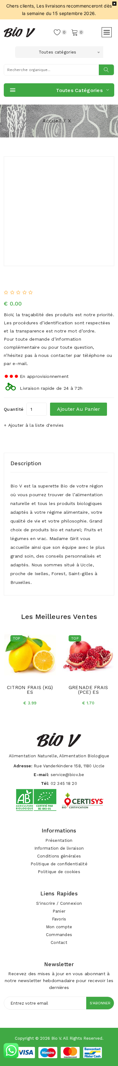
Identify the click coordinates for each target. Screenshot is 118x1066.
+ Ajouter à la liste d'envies (34, 425)
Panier (59, 911)
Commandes (59, 934)
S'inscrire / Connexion (59, 903)
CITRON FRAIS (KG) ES (30, 690)
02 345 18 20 (64, 783)
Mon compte (59, 926)
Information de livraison (59, 848)
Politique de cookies (59, 871)
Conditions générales (59, 856)
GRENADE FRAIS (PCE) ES (88, 690)
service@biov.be (67, 774)
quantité (13, 409)
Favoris (59, 919)
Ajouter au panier (78, 409)
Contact (59, 942)
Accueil (51, 121)
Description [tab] (25, 463)
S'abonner (100, 1003)
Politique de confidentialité (59, 864)
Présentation (58, 840)
